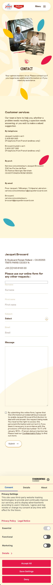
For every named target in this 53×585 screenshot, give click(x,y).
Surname (9, 285)
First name (10, 300)
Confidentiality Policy (31, 433)
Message (9, 342)
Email (7, 327)
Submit (12, 444)
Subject (8, 314)
